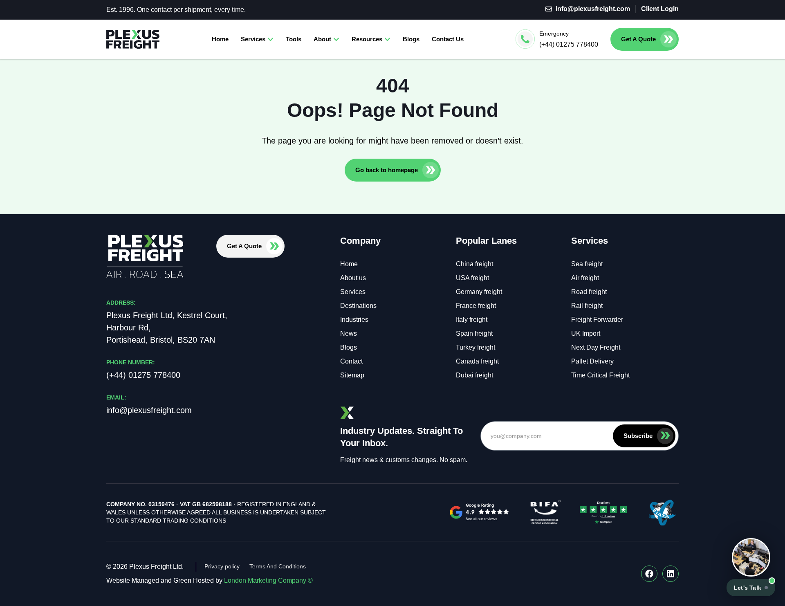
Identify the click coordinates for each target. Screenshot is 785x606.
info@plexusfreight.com (149, 410)
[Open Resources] (387, 39)
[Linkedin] (670, 574)
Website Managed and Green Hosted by (209, 580)
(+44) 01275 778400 (568, 44)
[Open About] (336, 39)
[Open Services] (270, 39)
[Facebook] (649, 574)
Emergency (554, 33)
